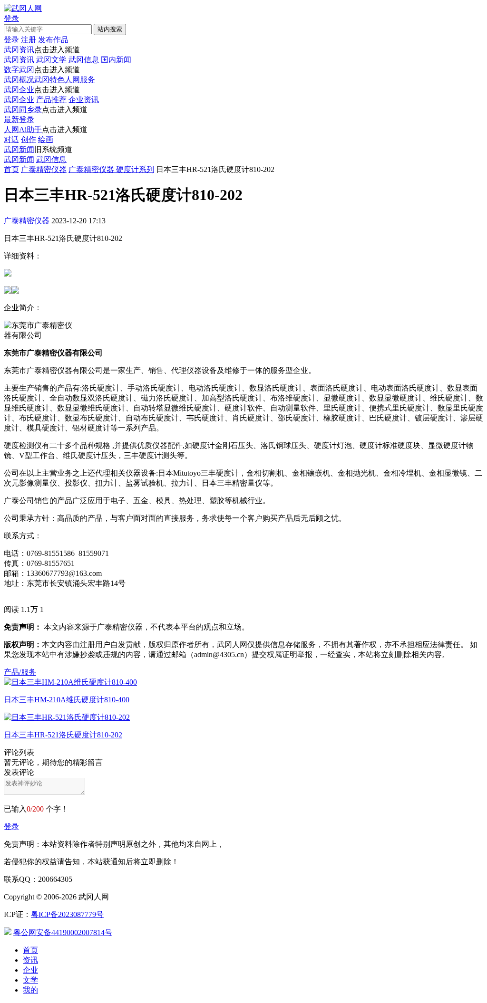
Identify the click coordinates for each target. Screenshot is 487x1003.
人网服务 (80, 80)
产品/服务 (20, 672)
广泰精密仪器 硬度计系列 (111, 169)
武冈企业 (19, 90)
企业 (30, 970)
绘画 (45, 139)
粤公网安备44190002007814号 (62, 932)
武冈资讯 (19, 50)
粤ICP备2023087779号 (67, 914)
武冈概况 (19, 80)
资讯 (30, 960)
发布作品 (53, 40)
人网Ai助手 (23, 129)
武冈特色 (49, 80)
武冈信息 (83, 60)
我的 (30, 990)
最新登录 (19, 119)
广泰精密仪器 (44, 169)
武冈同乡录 (23, 109)
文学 (30, 980)
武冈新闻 (19, 149)
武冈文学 (51, 60)
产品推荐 (51, 100)
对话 (11, 139)
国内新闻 (116, 60)
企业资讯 (83, 100)
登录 (11, 826)
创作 (28, 139)
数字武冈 (19, 70)
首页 (11, 169)
